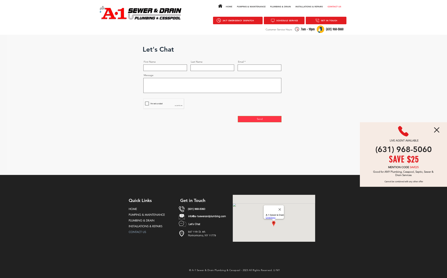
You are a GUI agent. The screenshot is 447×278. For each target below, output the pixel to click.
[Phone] (403, 131)
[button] (436, 130)
